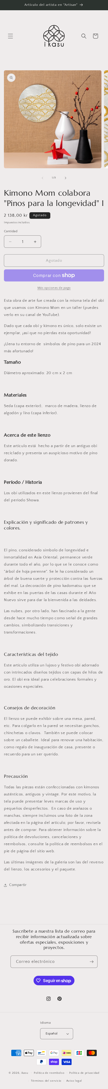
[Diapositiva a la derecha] (65, 178)
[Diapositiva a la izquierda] (42, 178)
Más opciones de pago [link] (54, 288)
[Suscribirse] (91, 962)
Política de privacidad (84, 1073)
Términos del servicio (46, 1080)
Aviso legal (74, 1080)
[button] (10, 36)
